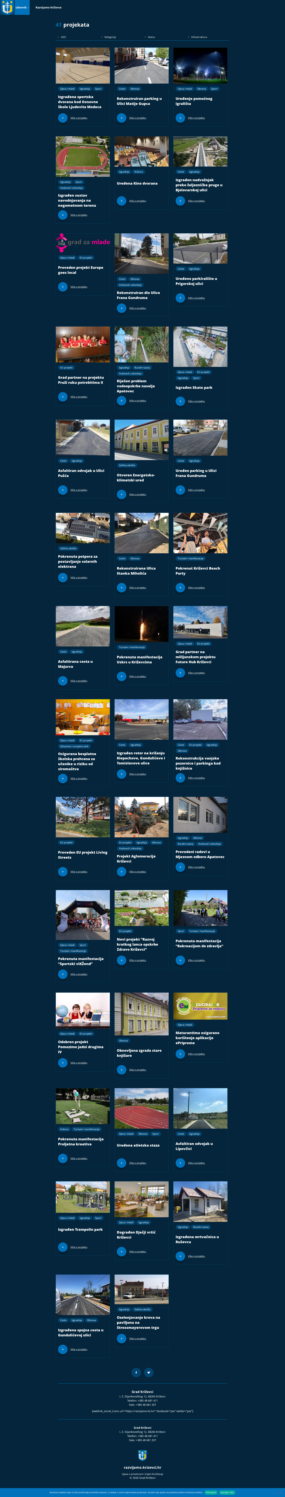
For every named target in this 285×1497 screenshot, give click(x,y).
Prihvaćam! (211, 1492)
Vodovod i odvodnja (71, 188)
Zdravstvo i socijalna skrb (74, 746)
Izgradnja (85, 88)
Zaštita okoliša (127, 465)
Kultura (138, 171)
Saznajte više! (227, 1492)
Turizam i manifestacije (191, 558)
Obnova (134, 88)
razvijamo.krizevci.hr (142, 1467)
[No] (280, 1492)
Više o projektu (79, 118)
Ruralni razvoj (142, 367)
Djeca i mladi (67, 88)
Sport (98, 88)
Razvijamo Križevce (49, 7)
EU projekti (86, 257)
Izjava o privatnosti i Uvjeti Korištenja (142, 1474)
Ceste (122, 88)
